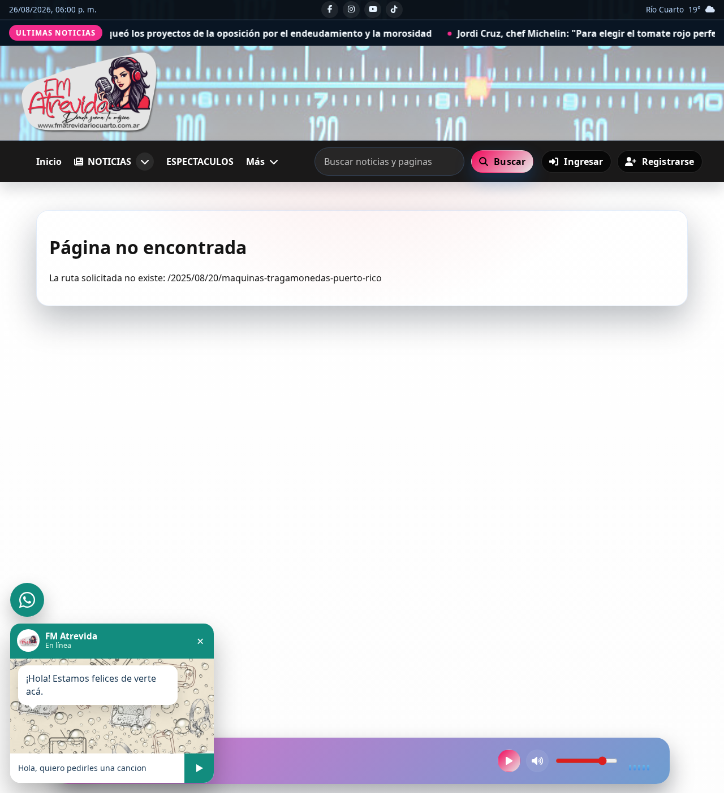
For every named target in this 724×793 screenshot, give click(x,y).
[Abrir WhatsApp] (27, 600)
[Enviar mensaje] (199, 768)
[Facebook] (329, 9)
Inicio (49, 161)
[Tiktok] (394, 9)
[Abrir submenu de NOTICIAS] (145, 161)
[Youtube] (372, 9)
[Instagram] (351, 9)
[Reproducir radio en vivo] (509, 761)
